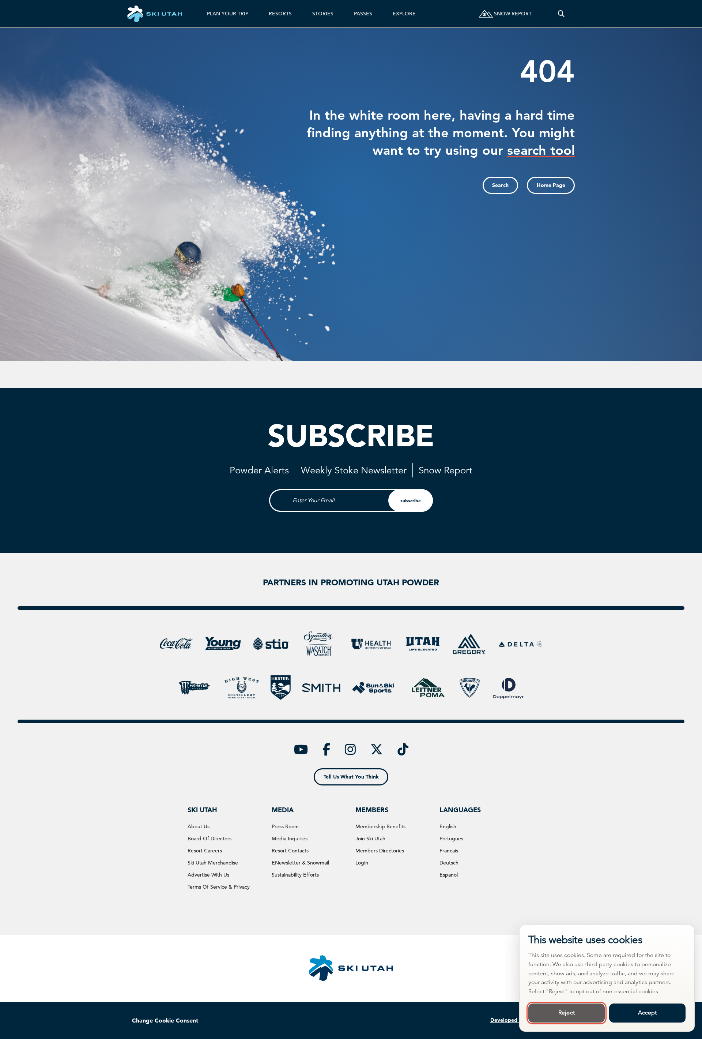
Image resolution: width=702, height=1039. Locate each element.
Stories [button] (322, 13)
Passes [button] (363, 13)
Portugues (451, 838)
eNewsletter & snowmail (300, 862)
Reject (566, 1012)
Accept (647, 1012)
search (500, 185)
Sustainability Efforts (295, 874)
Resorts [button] (280, 13)
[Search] (561, 13)
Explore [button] (404, 13)
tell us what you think (351, 776)
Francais (448, 850)
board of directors (209, 838)
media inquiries (289, 838)
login (361, 862)
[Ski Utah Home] (154, 13)
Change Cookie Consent (165, 1020)
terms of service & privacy (219, 887)
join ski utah (370, 838)
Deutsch (448, 862)
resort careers (205, 850)
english (447, 826)
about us (199, 826)
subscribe (410, 500)
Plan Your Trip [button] (227, 13)
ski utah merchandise (213, 862)
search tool (541, 150)
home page (551, 185)
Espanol (448, 874)
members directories (379, 850)
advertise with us (208, 874)
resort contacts (290, 850)
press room (285, 826)
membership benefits (380, 826)
